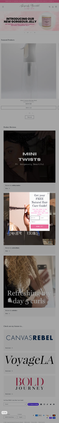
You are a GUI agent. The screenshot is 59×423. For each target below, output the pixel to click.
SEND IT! (39, 226)
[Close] (48, 193)
